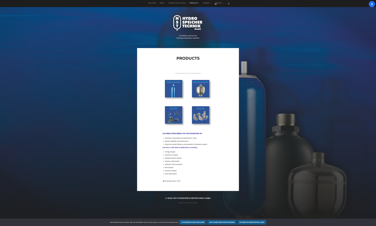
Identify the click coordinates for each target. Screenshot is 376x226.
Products (193, 3)
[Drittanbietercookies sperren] (374, 222)
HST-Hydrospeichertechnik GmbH (192, 198)
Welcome (152, 3)
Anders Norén (191, 203)
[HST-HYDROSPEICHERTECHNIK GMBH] (188, 23)
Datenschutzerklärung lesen (252, 222)
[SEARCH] (229, 4)
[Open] (372, 4)
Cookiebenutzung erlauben (192, 222)
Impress (206, 3)
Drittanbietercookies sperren (222, 222)
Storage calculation (177, 3)
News (162, 3)
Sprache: (218, 3)
